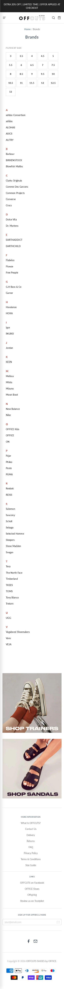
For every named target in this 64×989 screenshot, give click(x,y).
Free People (12, 272)
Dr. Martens (12, 225)
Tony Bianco (12, 597)
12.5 (53, 83)
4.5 (42, 56)
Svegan (9, 552)
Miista (9, 382)
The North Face (14, 572)
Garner (9, 293)
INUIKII (10, 333)
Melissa (10, 376)
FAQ (31, 847)
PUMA (9, 474)
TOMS (9, 591)
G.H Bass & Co (13, 286)
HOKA (9, 313)
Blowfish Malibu (14, 166)
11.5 (32, 83)
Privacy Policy (31, 853)
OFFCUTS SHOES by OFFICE (41, 961)
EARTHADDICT (14, 239)
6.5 (32, 65)
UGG (8, 617)
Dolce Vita (11, 219)
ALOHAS (10, 127)
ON (8, 441)
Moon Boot (12, 394)
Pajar (8, 455)
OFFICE (10, 435)
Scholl (9, 521)
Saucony (10, 515)
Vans (8, 638)
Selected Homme (15, 533)
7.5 (53, 65)
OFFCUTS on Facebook (32, 882)
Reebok (10, 488)
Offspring (32, 894)
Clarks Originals (14, 180)
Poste (9, 468)
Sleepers (10, 540)
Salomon (10, 508)
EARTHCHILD (13, 246)
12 (42, 83)
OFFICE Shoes (32, 888)
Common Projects (15, 193)
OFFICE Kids (12, 429)
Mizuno (10, 388)
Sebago (10, 527)
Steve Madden (13, 546)
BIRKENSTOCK (14, 160)
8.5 (21, 74)
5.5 (10, 65)
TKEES (9, 585)
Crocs (9, 205)
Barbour (10, 154)
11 (21, 83)
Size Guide (30, 865)
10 (53, 74)
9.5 (42, 74)
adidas (9, 121)
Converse (11, 199)
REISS (9, 494)
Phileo (9, 462)
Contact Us (30, 829)
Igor (8, 327)
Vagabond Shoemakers (18, 631)
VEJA (8, 644)
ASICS (9, 133)
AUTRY (9, 139)
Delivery (31, 835)
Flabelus (10, 260)
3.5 (21, 56)
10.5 (10, 83)
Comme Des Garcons (17, 186)
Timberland (12, 578)
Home (27, 29)
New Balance (13, 408)
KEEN (9, 361)
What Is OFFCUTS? (31, 823)
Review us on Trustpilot (32, 900)
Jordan (9, 347)
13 (10, 91)
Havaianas (11, 307)
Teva (8, 566)
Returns (31, 841)
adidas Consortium (16, 115)
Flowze (9, 266)
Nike (8, 415)
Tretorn (9, 603)
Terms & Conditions (31, 859)
